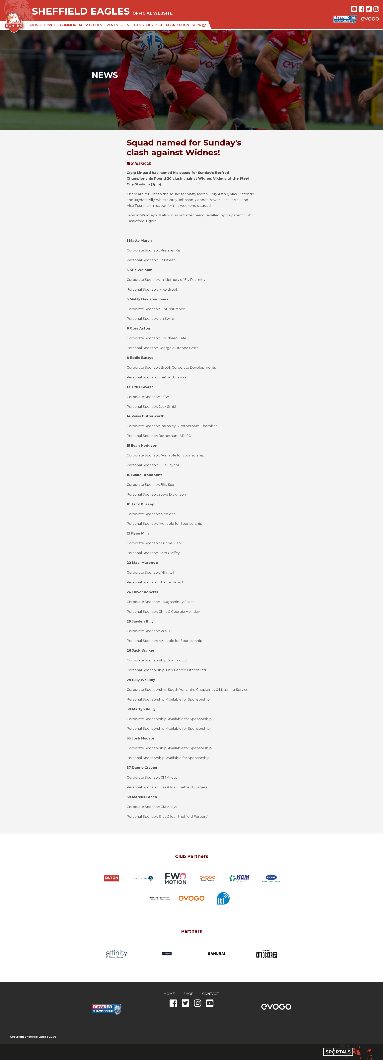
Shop (197, 25)
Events (111, 25)
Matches (93, 25)
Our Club (155, 25)
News (35, 25)
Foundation (177, 25)
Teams (138, 25)
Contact (210, 994)
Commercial (71, 25)
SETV (124, 25)
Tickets (50, 25)
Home (169, 994)
